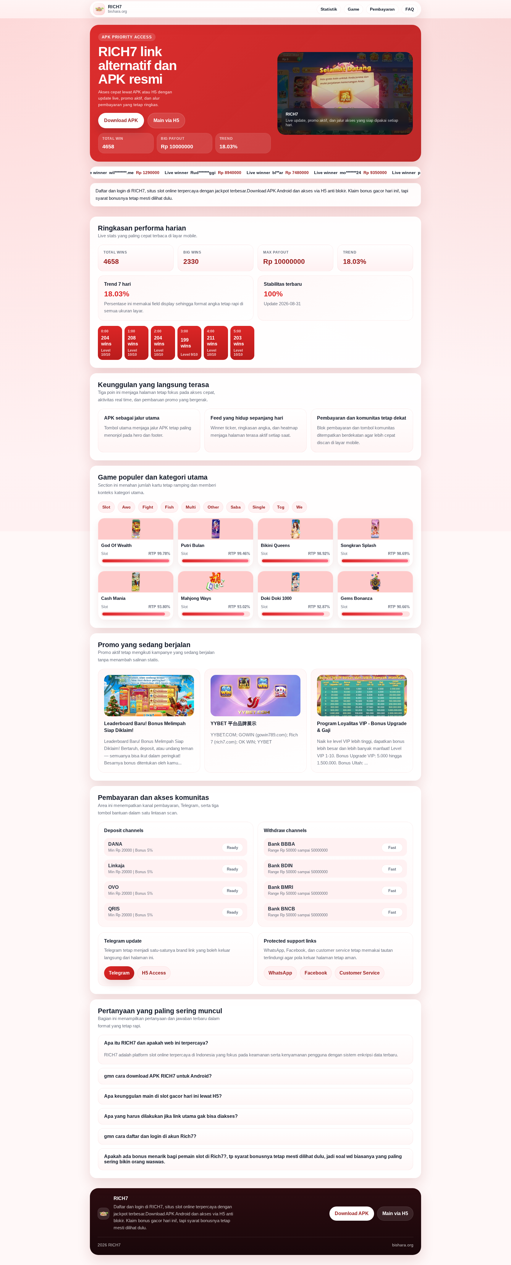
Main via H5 (166, 120)
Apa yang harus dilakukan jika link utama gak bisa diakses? (171, 1116)
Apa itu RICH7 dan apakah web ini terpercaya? (156, 1042)
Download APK (121, 120)
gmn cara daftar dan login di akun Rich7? (150, 1136)
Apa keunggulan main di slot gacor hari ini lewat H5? (163, 1096)
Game (353, 9)
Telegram (119, 972)
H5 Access (154, 972)
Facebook (316, 972)
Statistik (329, 9)
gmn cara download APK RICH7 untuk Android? (158, 1076)
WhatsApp (280, 972)
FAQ (409, 9)
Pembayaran (382, 9)
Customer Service (359, 972)
